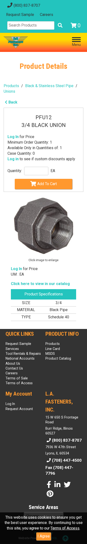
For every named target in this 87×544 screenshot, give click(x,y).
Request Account (19, 409)
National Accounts (20, 358)
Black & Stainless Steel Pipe (49, 86)
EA (53, 170)
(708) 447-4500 (67, 460)
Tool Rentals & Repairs (23, 354)
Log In (13, 136)
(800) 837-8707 (27, 5)
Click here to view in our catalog (40, 283)
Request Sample (20, 14)
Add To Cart (47, 183)
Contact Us (14, 368)
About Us (13, 363)
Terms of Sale (17, 378)
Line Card (52, 349)
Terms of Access (65, 528)
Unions (9, 91)
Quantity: (14, 170)
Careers (46, 14)
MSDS (50, 354)
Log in (13, 159)
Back (12, 102)
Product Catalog (58, 358)
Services (12, 349)
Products (11, 86)
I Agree (43, 536)
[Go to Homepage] (15, 42)
